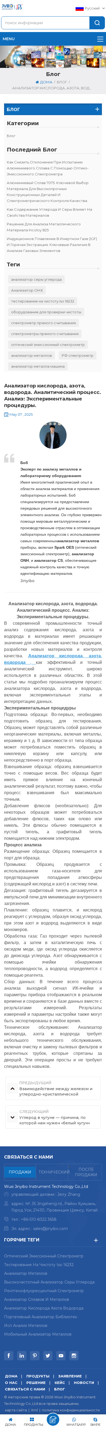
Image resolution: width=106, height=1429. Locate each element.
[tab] (20, 1172)
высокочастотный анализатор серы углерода (49, 1282)
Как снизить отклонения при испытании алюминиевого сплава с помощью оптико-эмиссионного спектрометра (48, 168)
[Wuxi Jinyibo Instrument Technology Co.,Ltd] (12, 7)
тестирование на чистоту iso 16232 (42, 301)
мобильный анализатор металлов (37, 1334)
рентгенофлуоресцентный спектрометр (44, 1290)
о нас (11, 1382)
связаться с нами (25, 1389)
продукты (37, 1376)
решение (36, 1382)
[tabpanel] (53, 1209)
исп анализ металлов (25, 1325)
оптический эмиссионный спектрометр (48, 344)
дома (46, 82)
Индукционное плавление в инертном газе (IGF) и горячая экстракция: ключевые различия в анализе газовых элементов (52, 244)
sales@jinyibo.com (50, 1228)
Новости (84, 1382)
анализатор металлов (31, 355)
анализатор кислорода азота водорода (43, 1308)
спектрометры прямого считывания (45, 334)
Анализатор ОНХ (27, 290)
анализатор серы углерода (36, 279)
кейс (60, 1382)
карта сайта (16, 1410)
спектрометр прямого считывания (43, 323)
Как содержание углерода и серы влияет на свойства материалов (49, 212)
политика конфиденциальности (71, 1410)
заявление (70, 1376)
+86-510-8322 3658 (39, 1219)
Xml (34, 1410)
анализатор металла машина (38, 366)
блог (11, 136)
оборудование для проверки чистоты (46, 312)
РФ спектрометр (77, 355)
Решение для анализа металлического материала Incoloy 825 (44, 227)
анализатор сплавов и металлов (36, 1299)
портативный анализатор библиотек (40, 1316)
